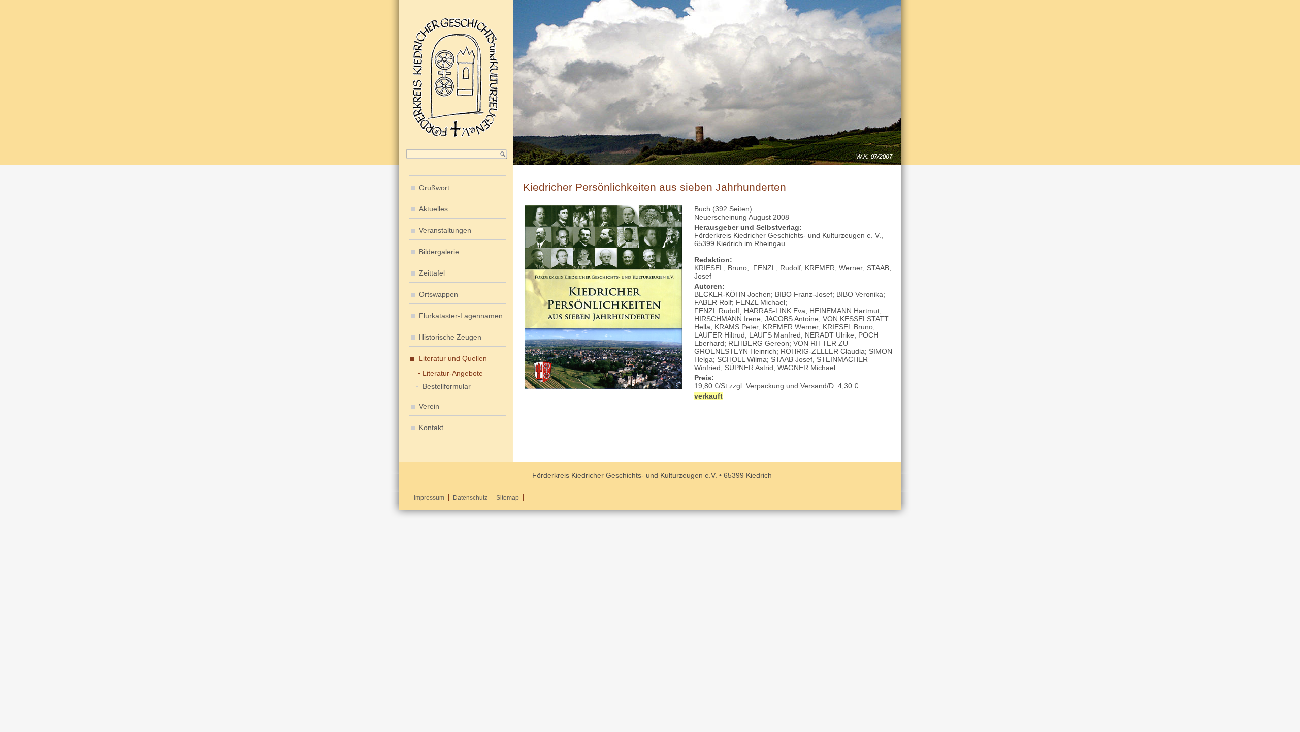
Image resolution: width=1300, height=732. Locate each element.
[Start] (455, 136)
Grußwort (434, 188)
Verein (429, 406)
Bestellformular (446, 386)
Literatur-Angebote (452, 373)
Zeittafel (432, 273)
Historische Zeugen (450, 337)
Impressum (429, 497)
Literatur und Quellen (453, 358)
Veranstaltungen (445, 230)
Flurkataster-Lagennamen (461, 316)
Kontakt (431, 427)
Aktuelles (433, 209)
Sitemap (507, 497)
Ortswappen (438, 294)
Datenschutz (470, 497)
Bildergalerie (439, 252)
